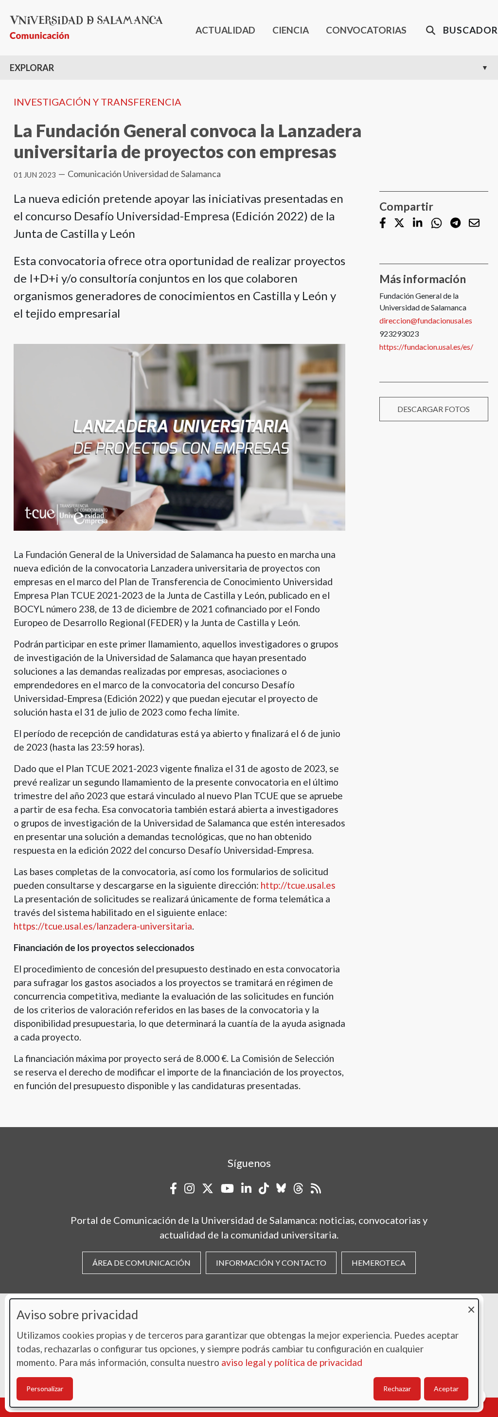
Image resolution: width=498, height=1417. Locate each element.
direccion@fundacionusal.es (425, 320)
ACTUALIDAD (225, 30)
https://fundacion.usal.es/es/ (426, 346)
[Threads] (298, 1188)
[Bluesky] (281, 1188)
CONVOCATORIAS (366, 30)
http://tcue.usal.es (298, 885)
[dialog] (244, 1353)
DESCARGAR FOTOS (433, 408)
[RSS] (316, 1188)
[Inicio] (90, 27)
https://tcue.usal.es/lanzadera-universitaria (103, 926)
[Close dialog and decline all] (471, 1305)
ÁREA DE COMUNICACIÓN (141, 1262)
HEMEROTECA (379, 1262)
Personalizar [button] (44, 1388)
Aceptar (446, 1388)
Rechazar (397, 1388)
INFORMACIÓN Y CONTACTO (271, 1262)
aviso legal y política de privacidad (291, 1362)
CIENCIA (290, 30)
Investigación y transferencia (97, 102)
